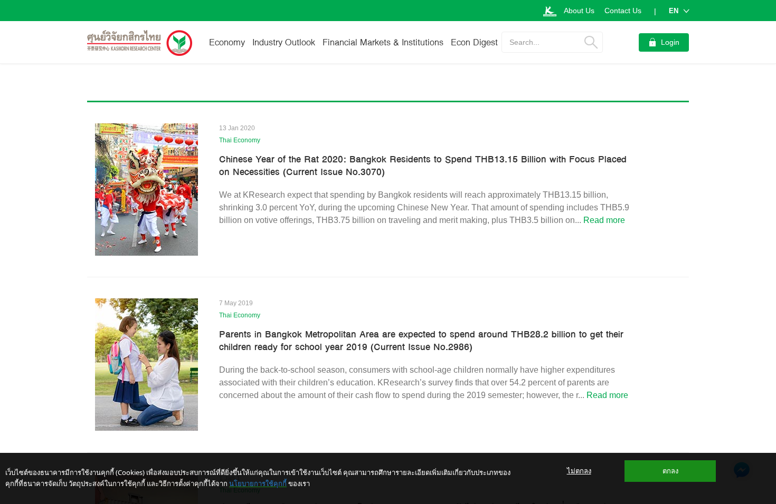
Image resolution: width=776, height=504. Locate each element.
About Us (579, 10)
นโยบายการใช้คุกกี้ (258, 483)
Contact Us (622, 10)
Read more (604, 220)
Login (670, 42)
